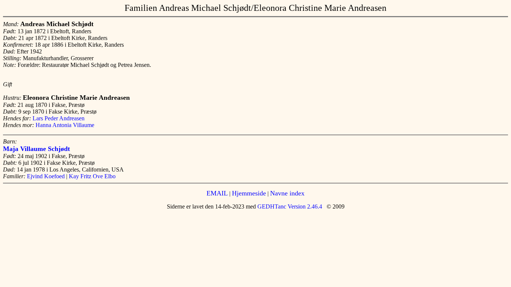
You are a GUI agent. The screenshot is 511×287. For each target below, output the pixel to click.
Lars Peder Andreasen (59, 118)
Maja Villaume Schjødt (36, 148)
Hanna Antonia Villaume (65, 125)
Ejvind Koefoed (46, 176)
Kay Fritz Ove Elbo (92, 176)
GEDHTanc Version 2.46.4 (289, 206)
